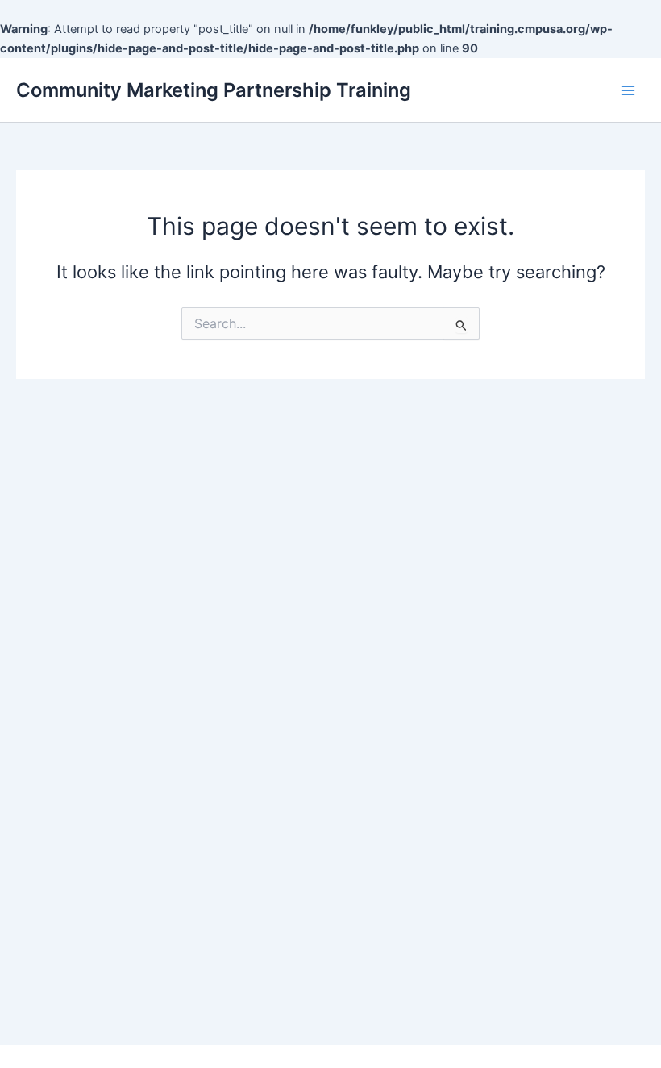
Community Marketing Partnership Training (213, 90)
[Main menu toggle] (628, 90)
